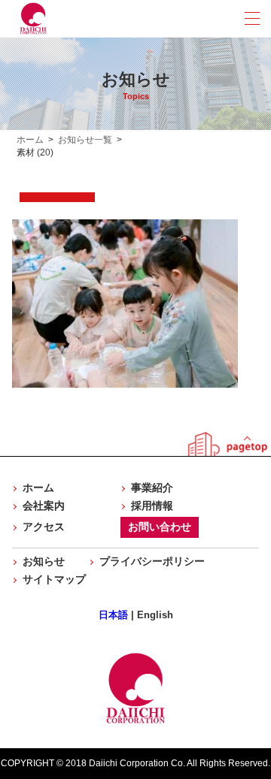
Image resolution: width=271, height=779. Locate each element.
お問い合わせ (159, 527)
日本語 (113, 614)
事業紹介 (152, 488)
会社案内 (44, 506)
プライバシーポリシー (152, 561)
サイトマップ (54, 579)
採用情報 (152, 506)
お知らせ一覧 (85, 139)
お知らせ (44, 561)
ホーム (30, 139)
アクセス (44, 527)
